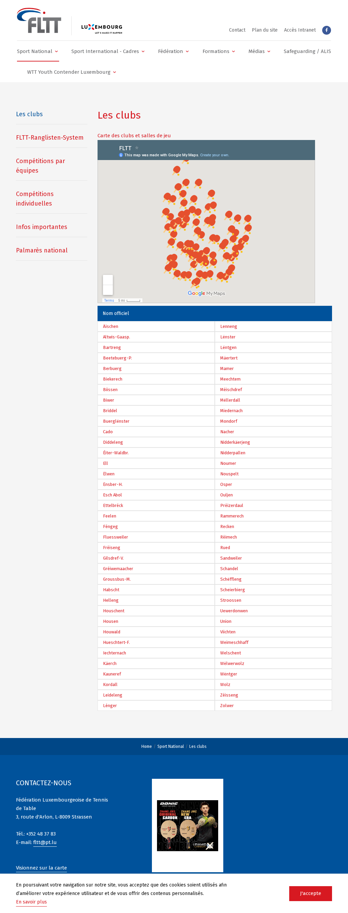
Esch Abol (112, 494)
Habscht (111, 589)
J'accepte (310, 893)
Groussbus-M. (117, 579)
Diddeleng (113, 442)
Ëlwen (109, 473)
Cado (108, 431)
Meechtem (230, 379)
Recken (227, 526)
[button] (38, 51)
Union (225, 621)
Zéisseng (229, 695)
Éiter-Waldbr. (116, 452)
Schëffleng (231, 579)
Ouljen (226, 494)
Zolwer (227, 705)
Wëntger (228, 674)
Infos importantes (41, 227)
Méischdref (231, 389)
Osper (226, 484)
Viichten (228, 631)
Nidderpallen (232, 452)
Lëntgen (228, 347)
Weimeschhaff (234, 642)
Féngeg (110, 526)
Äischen (110, 326)
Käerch (110, 663)
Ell (105, 463)
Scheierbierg (232, 589)
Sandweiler (231, 558)
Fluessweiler (115, 537)
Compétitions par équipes (40, 165)
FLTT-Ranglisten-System (50, 137)
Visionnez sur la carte (41, 868)
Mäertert (229, 358)
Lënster (228, 336)
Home (146, 746)
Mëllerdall (230, 400)
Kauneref (112, 674)
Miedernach (231, 410)
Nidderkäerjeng (235, 442)
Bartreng (112, 347)
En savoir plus (31, 902)
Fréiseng (111, 547)
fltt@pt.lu (45, 842)
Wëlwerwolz (232, 663)
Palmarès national (42, 250)
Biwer (108, 400)
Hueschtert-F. (116, 642)
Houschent (113, 610)
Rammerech (232, 516)
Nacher (227, 431)
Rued (225, 547)
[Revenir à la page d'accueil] (39, 20)
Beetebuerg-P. (117, 358)
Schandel (229, 568)
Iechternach (114, 652)
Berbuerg (112, 368)
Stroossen (230, 600)
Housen (110, 621)
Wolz (225, 684)
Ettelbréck (113, 505)
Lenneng (228, 326)
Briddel (110, 410)
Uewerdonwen (234, 610)
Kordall (110, 684)
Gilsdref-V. (113, 558)
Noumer (228, 463)
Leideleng (112, 695)
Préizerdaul (231, 505)
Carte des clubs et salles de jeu (134, 136)
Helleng (111, 600)
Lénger (110, 705)
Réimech (228, 537)
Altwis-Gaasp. (116, 336)
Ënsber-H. (113, 484)
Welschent (230, 652)
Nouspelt (229, 473)
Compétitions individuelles (35, 198)
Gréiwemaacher (118, 568)
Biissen (110, 389)
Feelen (109, 516)
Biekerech (112, 379)
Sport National (170, 746)
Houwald (111, 631)
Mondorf (228, 421)
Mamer (227, 368)
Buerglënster (116, 421)
